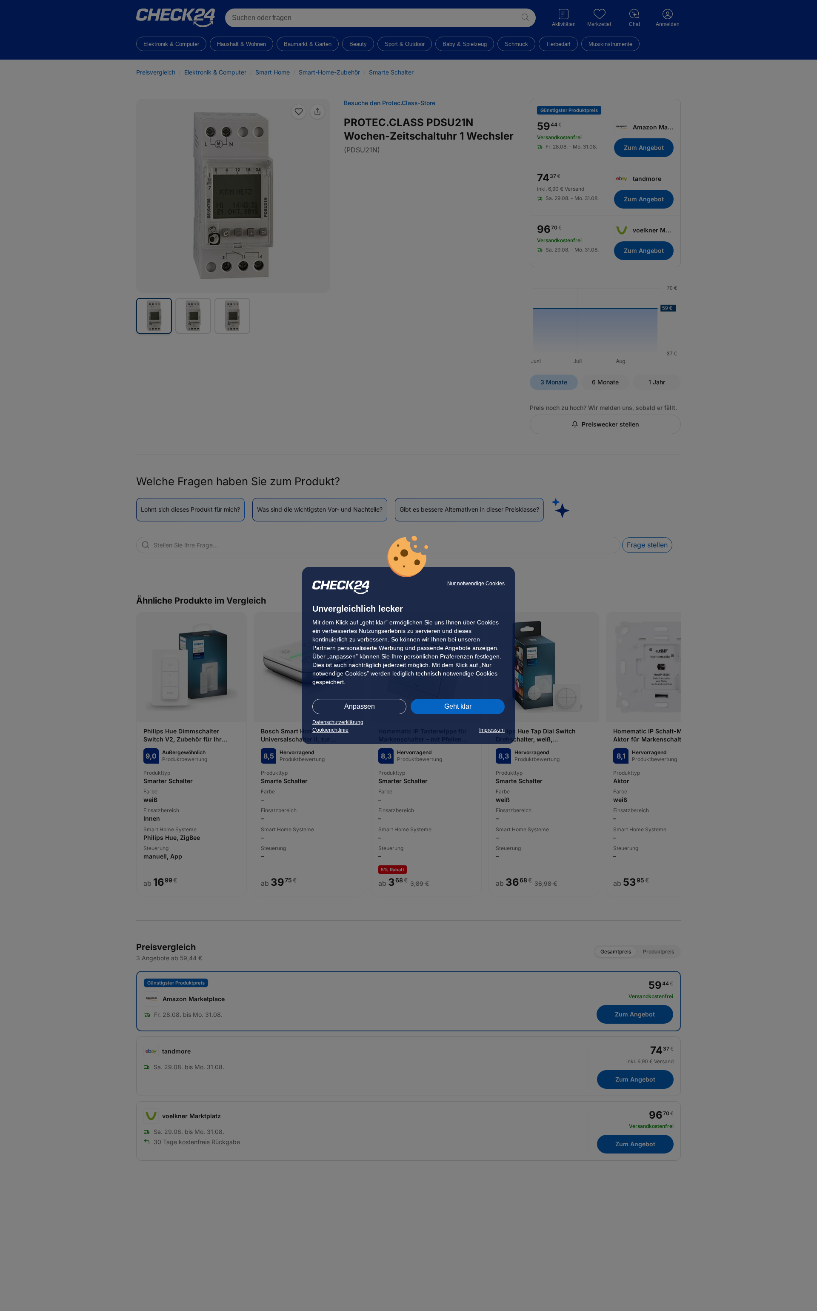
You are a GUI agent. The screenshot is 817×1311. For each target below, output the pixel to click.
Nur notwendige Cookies (476, 584)
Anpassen (359, 706)
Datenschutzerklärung (337, 722)
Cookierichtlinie (330, 730)
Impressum (492, 730)
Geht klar (457, 706)
